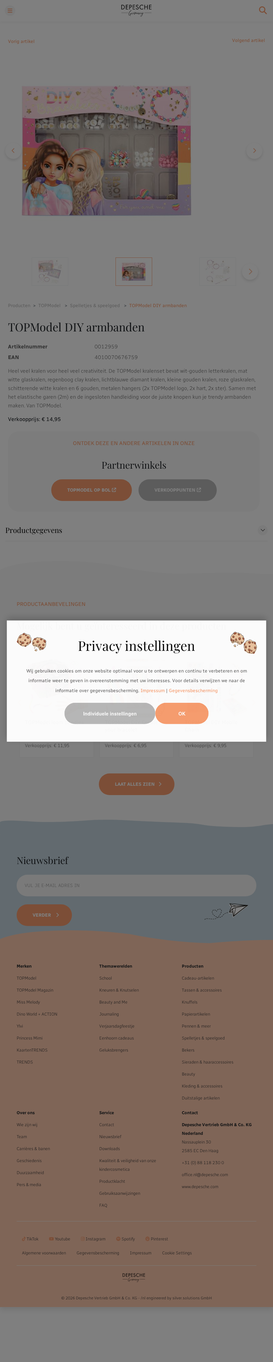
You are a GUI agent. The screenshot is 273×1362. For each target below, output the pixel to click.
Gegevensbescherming (193, 690)
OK (181, 713)
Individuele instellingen (110, 713)
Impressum (152, 690)
